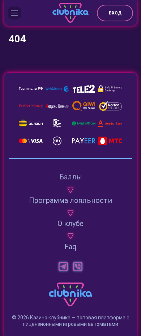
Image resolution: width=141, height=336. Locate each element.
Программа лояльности (70, 200)
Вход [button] (115, 13)
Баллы (70, 177)
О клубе (70, 223)
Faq (70, 246)
